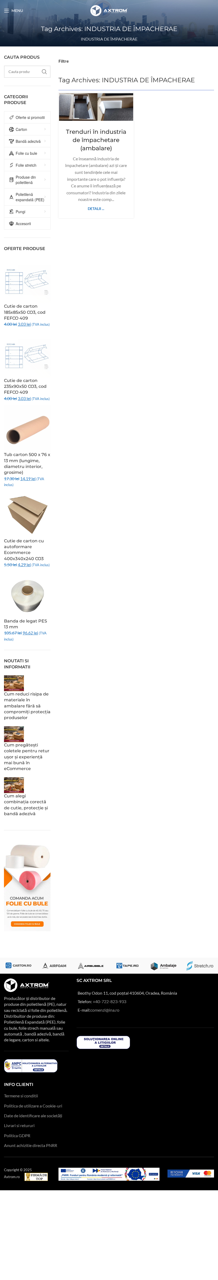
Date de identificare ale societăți (33, 1115)
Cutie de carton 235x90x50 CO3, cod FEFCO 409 (25, 386)
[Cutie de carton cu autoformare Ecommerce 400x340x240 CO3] (27, 514)
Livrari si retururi (19, 1125)
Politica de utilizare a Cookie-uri (33, 1105)
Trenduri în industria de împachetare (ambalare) (96, 140)
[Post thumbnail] (14, 682)
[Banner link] (18, 965)
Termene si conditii (21, 1095)
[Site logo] (109, 9)
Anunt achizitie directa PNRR (30, 1145)
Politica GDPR (17, 1135)
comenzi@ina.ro (104, 1009)
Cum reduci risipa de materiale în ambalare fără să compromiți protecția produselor (27, 705)
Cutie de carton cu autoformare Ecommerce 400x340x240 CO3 (24, 549)
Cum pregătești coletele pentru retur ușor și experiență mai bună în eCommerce (26, 756)
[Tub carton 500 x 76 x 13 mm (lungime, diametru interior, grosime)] (27, 428)
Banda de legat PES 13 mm (25, 623)
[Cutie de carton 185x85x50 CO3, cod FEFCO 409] (27, 279)
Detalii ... (96, 208)
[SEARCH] (44, 72)
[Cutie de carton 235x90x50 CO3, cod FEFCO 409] (27, 353)
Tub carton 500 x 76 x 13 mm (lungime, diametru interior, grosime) (27, 463)
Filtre (63, 61)
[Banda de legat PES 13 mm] (27, 594)
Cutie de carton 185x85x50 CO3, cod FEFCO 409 (24, 312)
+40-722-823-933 (109, 1001)
